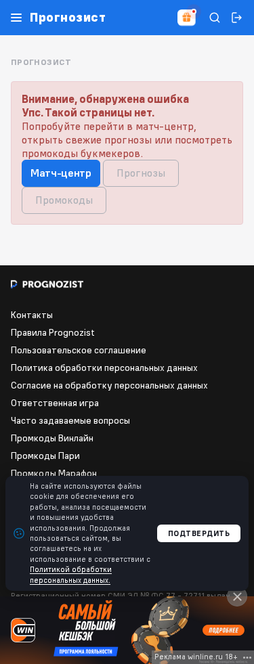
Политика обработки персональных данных (104, 367)
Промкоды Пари (45, 455)
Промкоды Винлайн (52, 438)
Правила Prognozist (53, 332)
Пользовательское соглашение (78, 350)
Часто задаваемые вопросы (70, 420)
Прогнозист (68, 18)
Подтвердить (199, 533)
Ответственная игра (55, 403)
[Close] (237, 596)
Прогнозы (141, 172)
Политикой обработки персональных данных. (71, 574)
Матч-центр (60, 172)
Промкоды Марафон (54, 473)
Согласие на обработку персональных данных (109, 385)
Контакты (32, 315)
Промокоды (64, 199)
